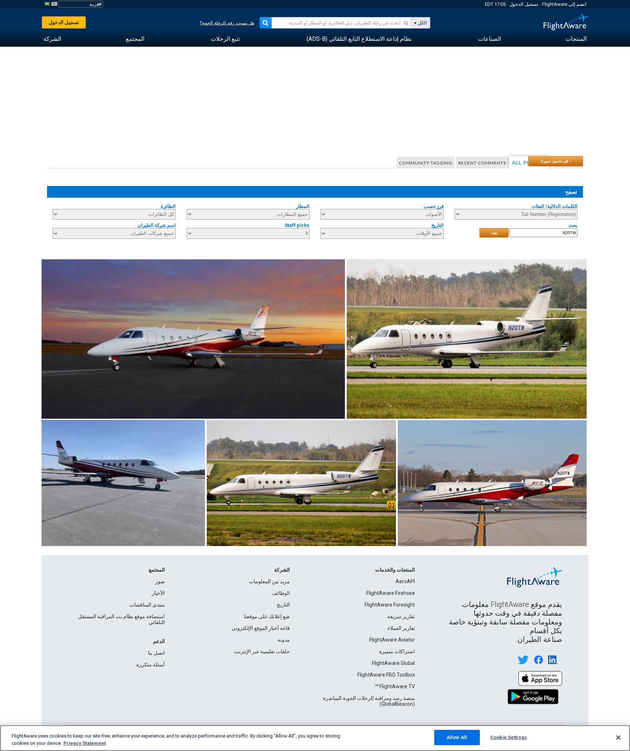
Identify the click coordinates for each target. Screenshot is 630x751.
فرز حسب (434, 206)
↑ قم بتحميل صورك (555, 161)
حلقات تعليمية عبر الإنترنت (262, 651)
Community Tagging (425, 163)
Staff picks (297, 225)
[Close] (618, 737)
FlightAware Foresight (390, 605)
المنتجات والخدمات (395, 570)
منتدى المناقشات (147, 605)
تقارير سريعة (401, 616)
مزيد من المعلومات (269, 581)
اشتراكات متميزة (397, 651)
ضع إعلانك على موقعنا (267, 616)
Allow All (457, 737)
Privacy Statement (84, 743)
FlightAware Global (393, 663)
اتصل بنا (156, 653)
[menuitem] (576, 39)
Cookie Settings (508, 737)
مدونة (283, 640)
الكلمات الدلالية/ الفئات (555, 206)
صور (160, 581)
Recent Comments (482, 163)
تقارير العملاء (401, 628)
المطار (303, 206)
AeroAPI (405, 581)
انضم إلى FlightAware (564, 4)
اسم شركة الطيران (156, 225)
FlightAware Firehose (390, 593)
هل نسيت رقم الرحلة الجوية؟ (227, 23)
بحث (573, 225)
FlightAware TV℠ (394, 686)
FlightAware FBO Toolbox (386, 675)
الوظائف (281, 593)
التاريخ (437, 225)
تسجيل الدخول (523, 4)
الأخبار (158, 593)
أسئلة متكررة (150, 664)
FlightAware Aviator (392, 640)
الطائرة (168, 206)
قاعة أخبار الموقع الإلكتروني (261, 628)
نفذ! (494, 233)
